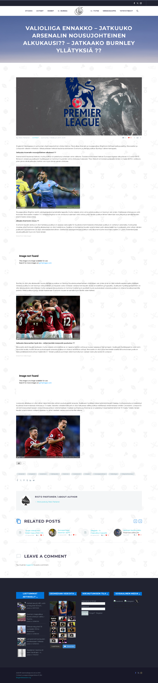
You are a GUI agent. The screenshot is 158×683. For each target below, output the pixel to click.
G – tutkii (95, 11)
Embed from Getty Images (23, 165)
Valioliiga (114, 474)
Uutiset (40, 11)
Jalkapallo (54, 474)
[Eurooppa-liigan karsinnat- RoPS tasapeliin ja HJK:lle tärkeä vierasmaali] (53, 533)
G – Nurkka (62, 11)
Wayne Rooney (127, 474)
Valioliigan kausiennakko (132, 530)
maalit (87, 474)
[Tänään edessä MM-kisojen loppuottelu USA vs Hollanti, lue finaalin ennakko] (20, 533)
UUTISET (35, 138)
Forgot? (92, 613)
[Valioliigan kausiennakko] (118, 533)
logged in (29, 565)
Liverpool (77, 474)
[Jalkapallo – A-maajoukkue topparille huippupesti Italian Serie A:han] (86, 533)
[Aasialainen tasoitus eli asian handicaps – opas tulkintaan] (22, 653)
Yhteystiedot (126, 11)
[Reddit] (34, 480)
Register (99, 613)
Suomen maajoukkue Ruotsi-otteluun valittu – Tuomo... (36, 616)
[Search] (137, 11)
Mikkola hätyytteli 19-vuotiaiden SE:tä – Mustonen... (34, 629)
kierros (65, 474)
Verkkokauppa (109, 11)
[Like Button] (18, 463)
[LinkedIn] (30, 480)
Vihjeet (50, 11)
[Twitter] (137, 3)
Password (85, 606)
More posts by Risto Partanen (48, 502)
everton (43, 474)
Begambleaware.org (23, 677)
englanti (32, 474)
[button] (135, 521)
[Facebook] (134, 3)
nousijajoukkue (100, 474)
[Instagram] (140, 3)
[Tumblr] (27, 480)
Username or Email (88, 601)
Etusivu (28, 11)
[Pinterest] (24, 480)
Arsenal (21, 474)
